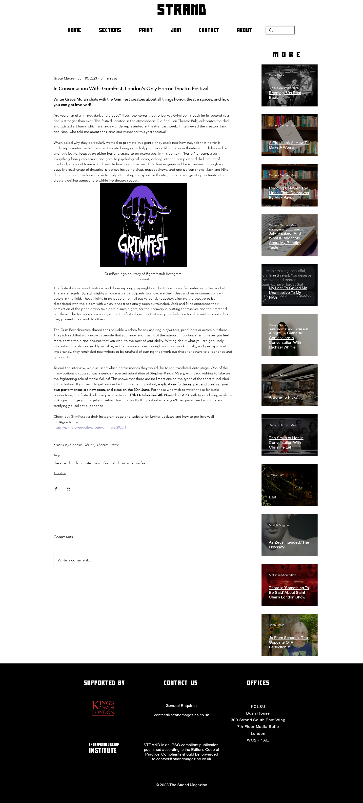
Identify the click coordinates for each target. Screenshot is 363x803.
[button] (115, 30)
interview (92, 463)
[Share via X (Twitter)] (68, 489)
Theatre (60, 473)
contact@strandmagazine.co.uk (181, 715)
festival (109, 463)
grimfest (139, 463)
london (75, 463)
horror (123, 463)
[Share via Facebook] (56, 489)
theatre (60, 463)
